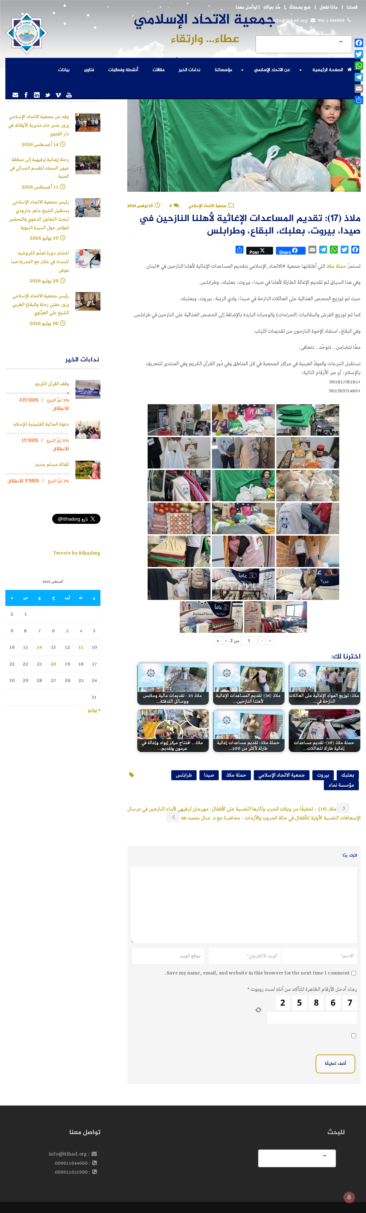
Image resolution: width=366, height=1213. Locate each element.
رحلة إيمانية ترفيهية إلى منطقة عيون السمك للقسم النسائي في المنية (39, 168)
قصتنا (352, 7)
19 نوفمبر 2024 (140, 206)
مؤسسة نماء (341, 785)
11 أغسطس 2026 (39, 187)
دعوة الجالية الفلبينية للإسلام (41, 424)
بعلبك (347, 775)
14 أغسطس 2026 (39, 144)
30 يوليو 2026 (44, 238)
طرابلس (184, 775)
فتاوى (89, 70)
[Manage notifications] (349, 1197)
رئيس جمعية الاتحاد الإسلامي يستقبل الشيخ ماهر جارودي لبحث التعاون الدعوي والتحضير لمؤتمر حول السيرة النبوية (39, 215)
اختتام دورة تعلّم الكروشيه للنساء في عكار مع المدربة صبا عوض (40, 262)
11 (80, 647)
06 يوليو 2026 (43, 323)
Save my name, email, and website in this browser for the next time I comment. (257, 973)
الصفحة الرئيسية (327, 70)
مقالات (158, 70)
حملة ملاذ (336, 266)
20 (53, 664)
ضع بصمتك (300, 7)
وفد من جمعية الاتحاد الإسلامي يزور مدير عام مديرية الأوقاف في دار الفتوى (38, 125)
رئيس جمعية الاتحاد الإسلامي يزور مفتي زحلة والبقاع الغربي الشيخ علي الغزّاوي (40, 305)
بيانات (64, 70)
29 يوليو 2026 (43, 281)
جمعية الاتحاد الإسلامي (207, 206)
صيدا (209, 775)
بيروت (323, 775)
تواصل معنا (246, 7)
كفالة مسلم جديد (52, 464)
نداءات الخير (190, 70)
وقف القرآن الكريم (52, 384)
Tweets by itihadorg (76, 553)
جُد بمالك (271, 7)
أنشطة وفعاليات (123, 70)
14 (39, 647)
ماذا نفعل (329, 7)
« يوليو (94, 710)
